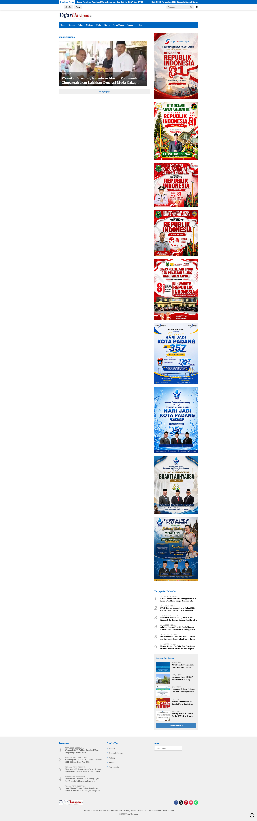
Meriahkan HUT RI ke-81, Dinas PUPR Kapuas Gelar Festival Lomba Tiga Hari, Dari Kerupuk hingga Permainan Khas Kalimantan (179, 619)
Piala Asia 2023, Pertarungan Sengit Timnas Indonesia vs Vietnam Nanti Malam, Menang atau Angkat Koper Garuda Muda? (83, 770)
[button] (191, 7)
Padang (112, 758)
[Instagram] (191, 802)
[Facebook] (176, 802)
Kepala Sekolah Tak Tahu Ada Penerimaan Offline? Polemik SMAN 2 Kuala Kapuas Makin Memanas (177, 647)
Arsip (78, 7)
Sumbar (130, 25)
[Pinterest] (186, 802)
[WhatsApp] (196, 802)
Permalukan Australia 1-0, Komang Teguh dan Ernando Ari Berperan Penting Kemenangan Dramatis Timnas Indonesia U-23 (83, 780)
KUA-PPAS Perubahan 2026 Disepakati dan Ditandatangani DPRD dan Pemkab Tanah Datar (160, 2)
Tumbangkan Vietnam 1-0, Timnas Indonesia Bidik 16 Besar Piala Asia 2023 (83, 761)
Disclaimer (142, 810)
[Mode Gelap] (196, 7)
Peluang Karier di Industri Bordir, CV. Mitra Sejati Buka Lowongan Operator (182, 715)
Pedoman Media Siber (158, 810)
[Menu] (61, 7)
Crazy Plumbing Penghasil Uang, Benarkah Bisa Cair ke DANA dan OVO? (77, 2)
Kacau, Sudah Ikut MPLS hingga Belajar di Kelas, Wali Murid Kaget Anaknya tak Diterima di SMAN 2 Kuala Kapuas (178, 599)
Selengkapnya (104, 92)
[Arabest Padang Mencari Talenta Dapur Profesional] (163, 703)
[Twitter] (181, 802)
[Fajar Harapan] (75, 16)
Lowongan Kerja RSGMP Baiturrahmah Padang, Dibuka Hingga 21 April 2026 (184, 678)
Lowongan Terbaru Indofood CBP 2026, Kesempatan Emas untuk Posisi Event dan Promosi (184, 690)
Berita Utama (118, 25)
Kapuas (72, 25)
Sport (141, 25)
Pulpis (80, 25)
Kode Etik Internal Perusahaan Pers (107, 810)
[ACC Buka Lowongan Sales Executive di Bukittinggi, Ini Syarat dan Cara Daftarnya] (163, 667)
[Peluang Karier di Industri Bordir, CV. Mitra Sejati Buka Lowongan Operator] (163, 716)
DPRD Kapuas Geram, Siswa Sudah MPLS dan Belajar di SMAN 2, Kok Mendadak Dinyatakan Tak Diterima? (178, 609)
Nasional (89, 25)
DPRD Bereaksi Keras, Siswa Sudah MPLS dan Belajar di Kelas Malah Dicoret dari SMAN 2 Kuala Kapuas (177, 638)
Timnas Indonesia (116, 753)
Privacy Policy (130, 810)
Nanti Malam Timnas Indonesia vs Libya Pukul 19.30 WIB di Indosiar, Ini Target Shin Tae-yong (83, 789)
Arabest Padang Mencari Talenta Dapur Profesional (182, 702)
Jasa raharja (114, 767)
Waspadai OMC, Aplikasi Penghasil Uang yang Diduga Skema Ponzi (82, 751)
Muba (98, 25)
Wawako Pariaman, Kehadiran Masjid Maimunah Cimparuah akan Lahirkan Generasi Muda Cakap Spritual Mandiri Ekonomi (99, 82)
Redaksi (68, 7)
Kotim (107, 25)
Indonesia (112, 749)
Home (63, 25)
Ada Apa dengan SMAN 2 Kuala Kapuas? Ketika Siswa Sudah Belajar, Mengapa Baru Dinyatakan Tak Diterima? (178, 628)
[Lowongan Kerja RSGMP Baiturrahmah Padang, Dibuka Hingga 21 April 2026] (163, 679)
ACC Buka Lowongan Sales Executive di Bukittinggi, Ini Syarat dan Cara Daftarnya (183, 666)
